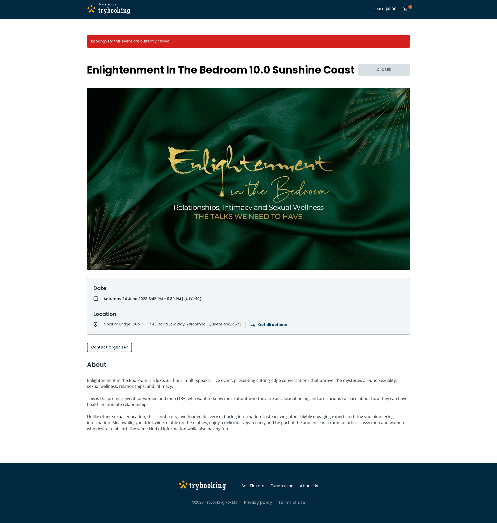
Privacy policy (258, 502)
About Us (309, 486)
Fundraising (282, 486)
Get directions (272, 324)
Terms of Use (291, 502)
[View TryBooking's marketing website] (202, 486)
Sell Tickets (253, 486)
